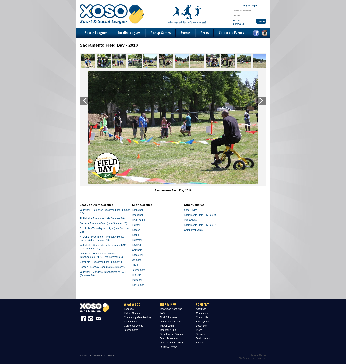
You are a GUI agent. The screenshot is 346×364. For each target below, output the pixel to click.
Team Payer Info (169, 338)
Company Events (193, 230)
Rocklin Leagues (129, 32)
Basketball (137, 210)
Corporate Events (231, 32)
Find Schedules (168, 317)
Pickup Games (161, 32)
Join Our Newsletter (170, 321)
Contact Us (202, 317)
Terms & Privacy (168, 346)
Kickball (136, 225)
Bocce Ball (138, 255)
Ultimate (136, 260)
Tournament (138, 270)
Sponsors (201, 334)
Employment (203, 321)
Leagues (129, 309)
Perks (205, 32)
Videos (200, 342)
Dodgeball (137, 215)
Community (202, 313)
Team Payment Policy (171, 342)
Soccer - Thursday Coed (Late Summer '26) (103, 223)
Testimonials (203, 338)
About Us (201, 309)
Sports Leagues (96, 32)
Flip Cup (136, 275)
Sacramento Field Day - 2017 (200, 225)
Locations (201, 325)
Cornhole (137, 250)
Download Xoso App (171, 309)
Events (186, 32)
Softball (136, 235)
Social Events (131, 321)
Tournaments (131, 330)
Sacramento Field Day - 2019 (200, 215)
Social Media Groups (171, 334)
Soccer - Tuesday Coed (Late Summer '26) (103, 267)
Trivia (135, 265)
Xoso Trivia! (190, 210)
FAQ (162, 313)
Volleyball (137, 240)
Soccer (136, 230)
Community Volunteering (137, 317)
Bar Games (138, 285)
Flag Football (139, 220)
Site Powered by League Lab (252, 358)
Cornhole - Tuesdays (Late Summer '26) (101, 262)
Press (199, 330)
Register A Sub (168, 330)
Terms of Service (258, 355)
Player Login (167, 325)
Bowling (136, 245)
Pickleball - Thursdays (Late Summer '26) (102, 218)
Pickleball (137, 280)
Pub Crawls (190, 220)
